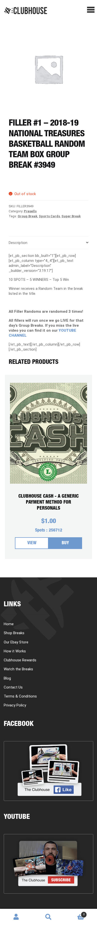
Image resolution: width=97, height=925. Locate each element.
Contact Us (13, 687)
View (31, 543)
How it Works (15, 651)
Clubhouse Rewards (20, 660)
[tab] (48, 242)
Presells (30, 211)
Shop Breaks (14, 633)
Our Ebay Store (16, 642)
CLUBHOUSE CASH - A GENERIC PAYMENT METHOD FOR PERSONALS (48, 502)
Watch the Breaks (18, 669)
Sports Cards (49, 216)
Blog (7, 678)
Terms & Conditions (20, 696)
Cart (75, 912)
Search (48, 917)
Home (9, 624)
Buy (65, 543)
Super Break (71, 216)
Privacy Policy (15, 705)
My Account (16, 917)
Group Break (27, 216)
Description (18, 242)
